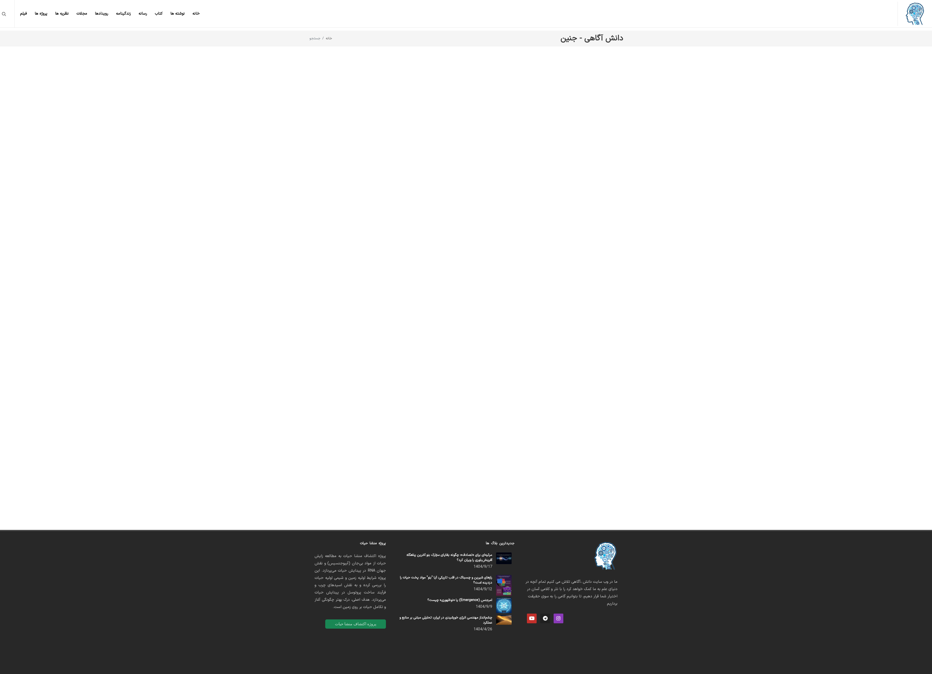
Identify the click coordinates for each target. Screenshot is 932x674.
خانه (329, 38)
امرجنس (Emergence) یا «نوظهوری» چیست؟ (459, 600)
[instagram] (558, 618)
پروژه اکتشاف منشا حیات (355, 624)
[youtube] (532, 618)
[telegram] (545, 618)
